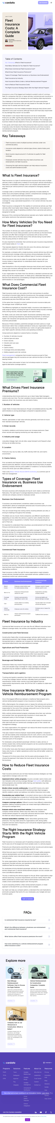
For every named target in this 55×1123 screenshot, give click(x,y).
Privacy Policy (43, 1116)
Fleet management (8, 355)
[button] (27, 920)
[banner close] (51, 1093)
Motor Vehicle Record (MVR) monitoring (23, 472)
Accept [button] (27, 1119)
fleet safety (37, 781)
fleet (18, 244)
